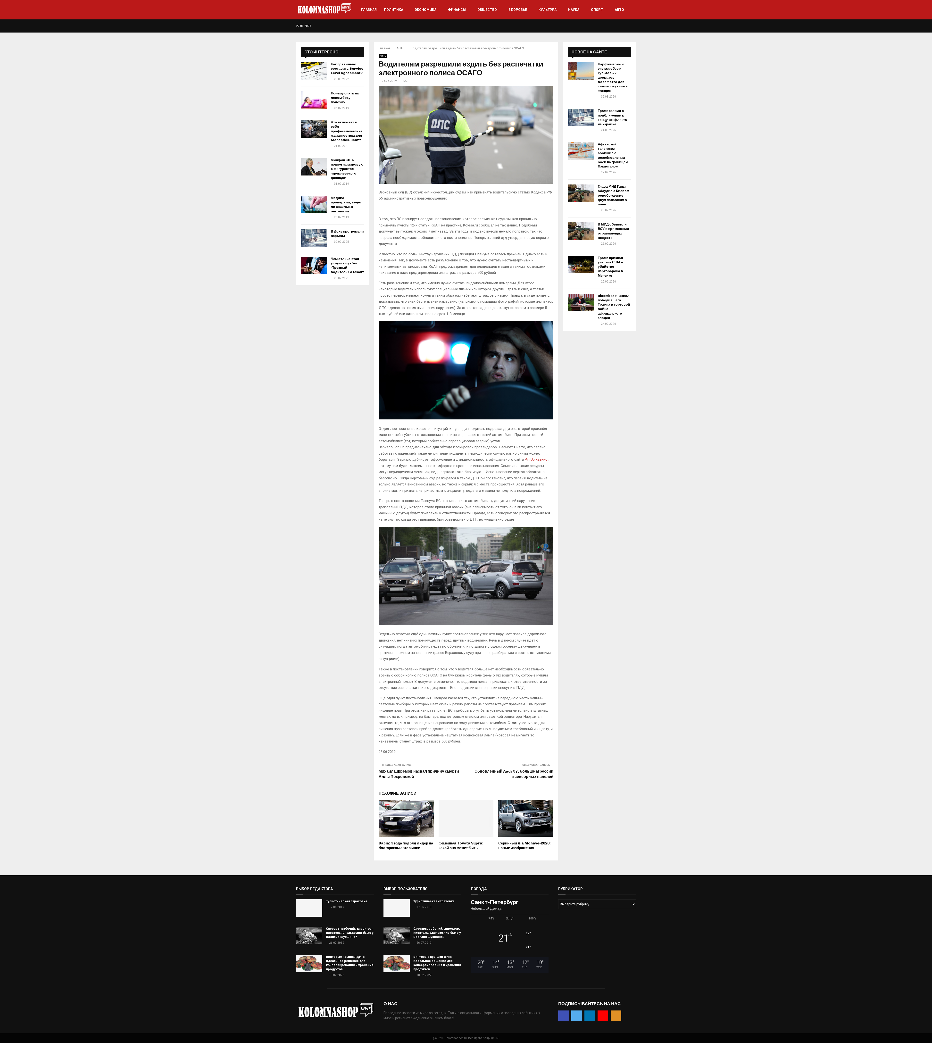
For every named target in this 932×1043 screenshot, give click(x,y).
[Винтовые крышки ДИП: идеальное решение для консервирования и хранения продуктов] (309, 963)
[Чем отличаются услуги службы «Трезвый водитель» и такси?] (314, 265)
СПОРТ (597, 10)
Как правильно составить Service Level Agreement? (347, 68)
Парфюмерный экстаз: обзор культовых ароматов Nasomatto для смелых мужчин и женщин (613, 77)
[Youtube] (629, 26)
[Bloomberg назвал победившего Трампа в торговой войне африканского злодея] (581, 302)
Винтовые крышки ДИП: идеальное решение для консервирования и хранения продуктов (350, 963)
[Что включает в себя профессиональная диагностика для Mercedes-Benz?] (314, 129)
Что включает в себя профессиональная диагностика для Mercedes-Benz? (346, 131)
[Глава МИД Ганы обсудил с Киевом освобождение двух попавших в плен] (581, 193)
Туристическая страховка (346, 901)
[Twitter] (619, 26)
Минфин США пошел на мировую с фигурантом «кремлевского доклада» (347, 169)
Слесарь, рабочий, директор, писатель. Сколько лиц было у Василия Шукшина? (350, 933)
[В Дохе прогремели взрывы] (314, 238)
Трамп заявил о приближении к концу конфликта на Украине (612, 117)
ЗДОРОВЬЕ (517, 10)
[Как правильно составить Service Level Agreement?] (314, 71)
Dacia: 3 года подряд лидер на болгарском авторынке (406, 845)
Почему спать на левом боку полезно (345, 97)
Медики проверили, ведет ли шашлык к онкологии (346, 204)
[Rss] (634, 26)
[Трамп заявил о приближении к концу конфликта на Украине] (581, 117)
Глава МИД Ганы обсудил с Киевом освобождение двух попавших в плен (613, 195)
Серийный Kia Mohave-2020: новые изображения (524, 845)
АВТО (619, 10)
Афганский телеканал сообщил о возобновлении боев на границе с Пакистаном (613, 155)
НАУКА (573, 10)
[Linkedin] (624, 26)
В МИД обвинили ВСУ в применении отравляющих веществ (613, 231)
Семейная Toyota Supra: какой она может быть (461, 845)
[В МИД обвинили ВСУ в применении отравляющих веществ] (581, 231)
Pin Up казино (536, 459)
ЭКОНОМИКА (425, 10)
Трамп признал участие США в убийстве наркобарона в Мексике (610, 267)
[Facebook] (614, 26)
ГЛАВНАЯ (369, 10)
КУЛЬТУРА (548, 10)
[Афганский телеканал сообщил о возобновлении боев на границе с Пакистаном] (581, 151)
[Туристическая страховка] (309, 908)
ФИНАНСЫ (457, 10)
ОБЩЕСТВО (487, 10)
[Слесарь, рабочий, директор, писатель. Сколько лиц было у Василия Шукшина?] (309, 935)
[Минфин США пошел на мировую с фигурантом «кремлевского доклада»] (314, 166)
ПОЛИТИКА (393, 10)
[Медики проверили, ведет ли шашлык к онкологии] (314, 204)
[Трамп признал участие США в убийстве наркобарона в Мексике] (581, 264)
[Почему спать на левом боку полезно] (314, 100)
